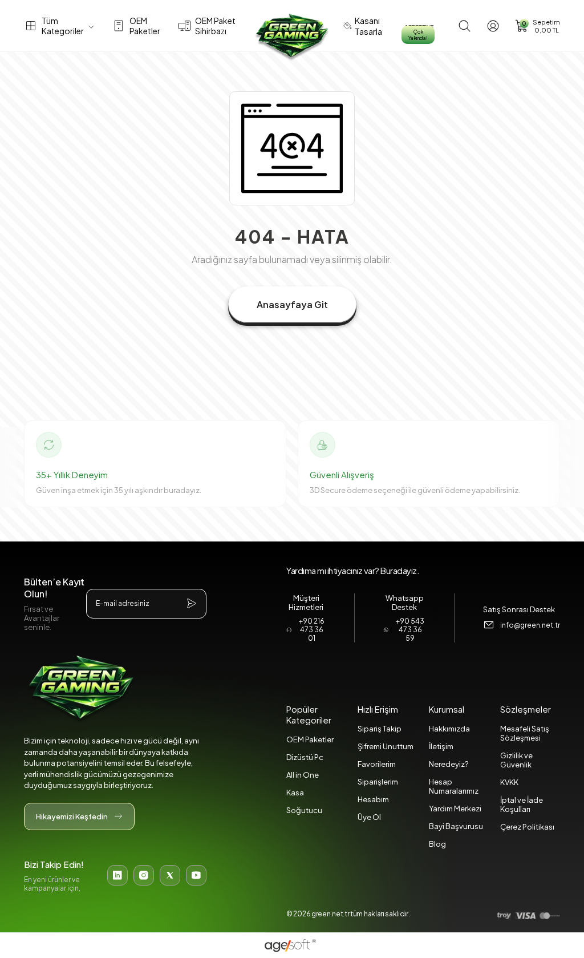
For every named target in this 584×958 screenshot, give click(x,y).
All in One (302, 774)
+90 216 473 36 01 (312, 629)
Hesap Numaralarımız (453, 786)
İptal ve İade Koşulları (521, 804)
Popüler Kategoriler (308, 714)
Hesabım (373, 799)
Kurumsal (446, 709)
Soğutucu (304, 810)
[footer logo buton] (115, 689)
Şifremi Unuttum (385, 746)
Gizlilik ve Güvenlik (516, 760)
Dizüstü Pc (304, 757)
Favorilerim (377, 764)
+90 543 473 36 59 (410, 629)
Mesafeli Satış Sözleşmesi (524, 733)
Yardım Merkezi (455, 808)
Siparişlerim (378, 781)
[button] (537, 26)
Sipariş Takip (380, 728)
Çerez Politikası (527, 826)
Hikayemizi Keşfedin (72, 816)
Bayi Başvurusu (456, 826)
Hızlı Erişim (378, 709)
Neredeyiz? (448, 764)
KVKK (509, 782)
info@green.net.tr (530, 625)
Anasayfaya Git (292, 304)
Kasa (295, 792)
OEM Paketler (310, 739)
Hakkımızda (449, 728)
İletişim (441, 746)
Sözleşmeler (525, 709)
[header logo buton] (292, 37)
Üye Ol (369, 817)
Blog (437, 843)
